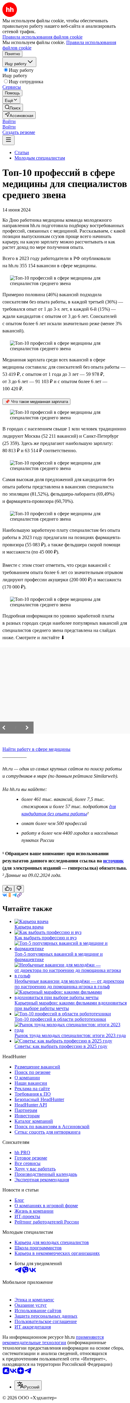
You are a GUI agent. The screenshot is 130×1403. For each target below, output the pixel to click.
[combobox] (28, 1385)
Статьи (22, 152)
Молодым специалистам (40, 157)
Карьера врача (29, 926)
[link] (12, 107)
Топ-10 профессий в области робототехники (60, 1019)
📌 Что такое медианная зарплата (36, 401)
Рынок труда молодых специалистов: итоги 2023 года (70, 1035)
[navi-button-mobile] (8, 140)
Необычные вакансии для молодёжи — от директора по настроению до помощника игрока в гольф (69, 984)
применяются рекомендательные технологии (53, 1340)
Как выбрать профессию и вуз (45, 937)
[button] (9, 121)
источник (113, 860)
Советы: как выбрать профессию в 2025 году (61, 1046)
